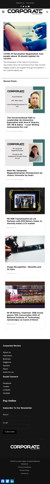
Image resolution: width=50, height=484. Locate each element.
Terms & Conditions (24, 467)
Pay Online (30, 3)
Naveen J (12, 227)
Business (7, 359)
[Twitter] (23, 6)
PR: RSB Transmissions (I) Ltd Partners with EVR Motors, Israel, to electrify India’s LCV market (24, 221)
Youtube (6, 393)
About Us (7, 352)
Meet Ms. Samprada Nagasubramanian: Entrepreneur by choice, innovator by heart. (24, 172)
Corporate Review (16, 131)
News (5, 369)
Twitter (6, 387)
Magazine (7, 362)
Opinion (6, 366)
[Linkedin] (26, 6)
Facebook (7, 383)
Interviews (7, 356)
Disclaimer (24, 464)
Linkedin (6, 390)
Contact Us (24, 473)
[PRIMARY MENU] (3, 12)
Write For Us (20, 3)
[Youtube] (29, 6)
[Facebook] (21, 6)
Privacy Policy (24, 470)
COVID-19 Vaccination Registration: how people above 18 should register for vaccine (23, 56)
